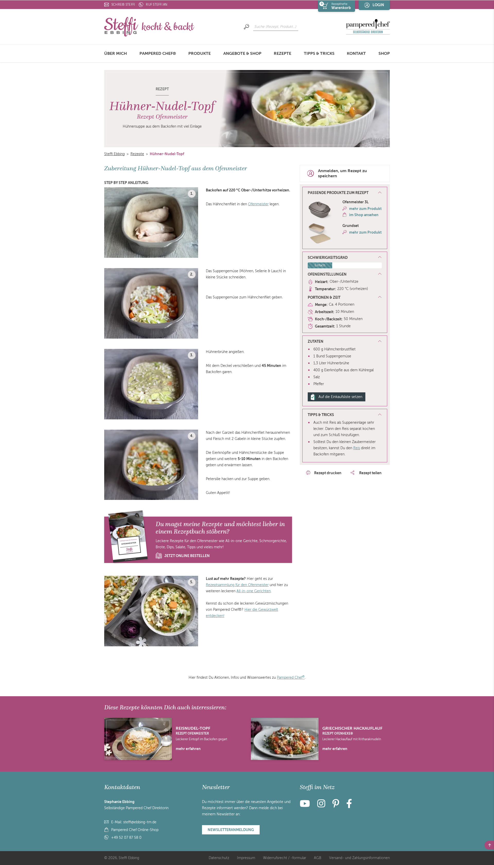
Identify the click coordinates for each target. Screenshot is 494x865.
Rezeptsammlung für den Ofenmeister (237, 585)
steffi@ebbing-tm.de (139, 822)
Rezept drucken (327, 473)
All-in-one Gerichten (253, 591)
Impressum (246, 858)
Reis (356, 448)
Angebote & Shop (242, 53)
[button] (345, 193)
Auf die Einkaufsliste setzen (340, 397)
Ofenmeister (258, 204)
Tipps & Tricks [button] (319, 53)
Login (378, 5)
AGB (317, 858)
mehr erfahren (188, 749)
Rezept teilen (370, 473)
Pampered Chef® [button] (157, 53)
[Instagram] (321, 805)
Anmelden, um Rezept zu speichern (342, 174)
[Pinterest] (335, 805)
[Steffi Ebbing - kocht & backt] (149, 26)
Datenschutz (219, 858)
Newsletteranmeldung (231, 830)
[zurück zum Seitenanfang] (489, 845)
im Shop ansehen (363, 215)
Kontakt (356, 53)
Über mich (115, 53)
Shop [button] (384, 53)
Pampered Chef (291, 677)
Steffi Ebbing (114, 154)
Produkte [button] (199, 53)
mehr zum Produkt (365, 209)
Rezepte (282, 53)
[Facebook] (349, 805)
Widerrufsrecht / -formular (284, 858)
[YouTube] (306, 805)
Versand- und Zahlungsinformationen (359, 858)
